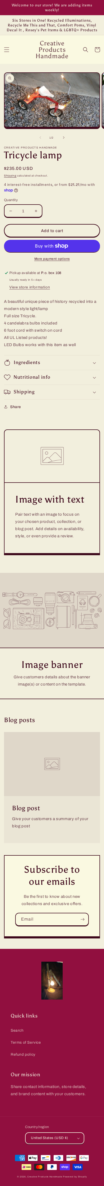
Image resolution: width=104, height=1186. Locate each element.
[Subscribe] (82, 919)
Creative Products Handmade (44, 1177)
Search (17, 1030)
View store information (29, 287)
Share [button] (15, 407)
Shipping (10, 175)
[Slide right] (64, 137)
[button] (7, 50)
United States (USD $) (49, 1138)
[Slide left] (40, 137)
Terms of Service (26, 1042)
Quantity (11, 200)
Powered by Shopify (75, 1177)
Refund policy (23, 1054)
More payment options (52, 259)
